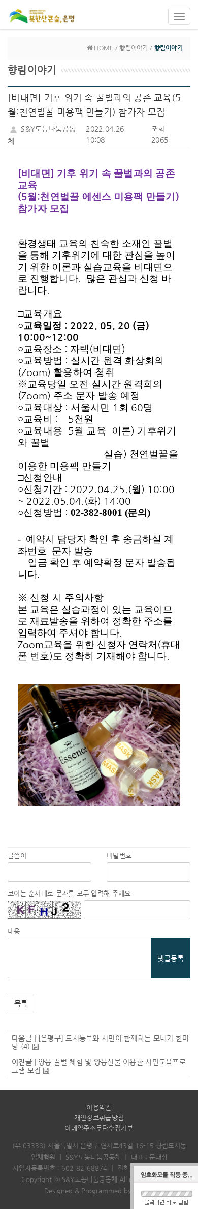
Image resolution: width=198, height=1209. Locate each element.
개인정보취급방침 (99, 1117)
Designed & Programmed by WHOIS (99, 1190)
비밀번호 (119, 855)
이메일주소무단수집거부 (98, 1128)
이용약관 (98, 1107)
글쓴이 (17, 855)
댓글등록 (170, 958)
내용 (14, 931)
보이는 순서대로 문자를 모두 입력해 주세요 (69, 893)
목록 (20, 1003)
